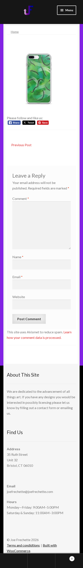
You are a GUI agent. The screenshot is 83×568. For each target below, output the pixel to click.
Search (41, 561)
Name (17, 257)
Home (15, 32)
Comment (20, 198)
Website (18, 297)
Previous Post (21, 145)
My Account (14, 561)
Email (17, 277)
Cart (64, 557)
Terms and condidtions (23, 545)
